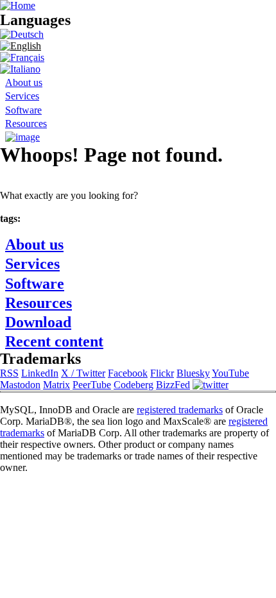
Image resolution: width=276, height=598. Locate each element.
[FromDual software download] (22, 137)
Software (23, 110)
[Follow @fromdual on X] (211, 384)
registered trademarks (180, 409)
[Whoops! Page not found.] (20, 45)
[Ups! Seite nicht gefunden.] (22, 34)
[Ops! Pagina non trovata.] (20, 69)
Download (38, 322)
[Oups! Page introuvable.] (22, 57)
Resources (26, 123)
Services (22, 95)
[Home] (17, 5)
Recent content (54, 341)
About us (23, 82)
